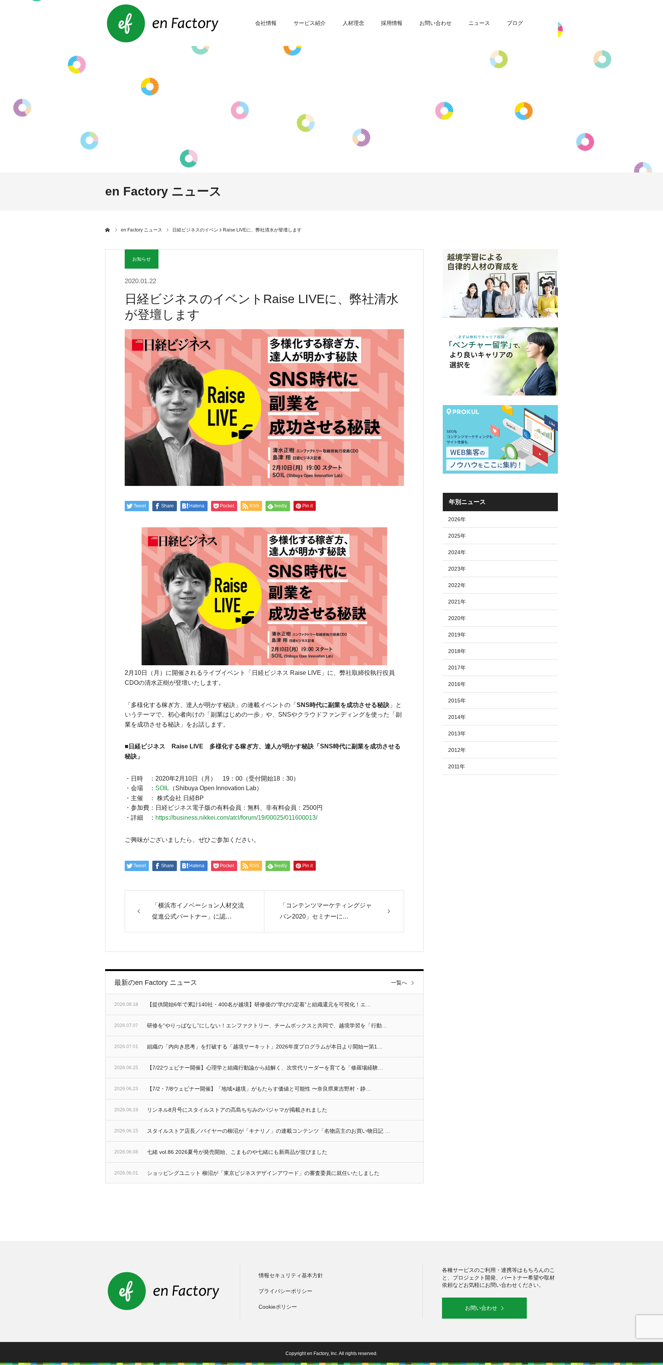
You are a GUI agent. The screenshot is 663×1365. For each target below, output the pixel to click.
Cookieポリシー (278, 1307)
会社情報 (266, 23)
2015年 (457, 700)
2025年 (457, 536)
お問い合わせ (435, 23)
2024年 (457, 552)
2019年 (457, 635)
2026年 (457, 519)
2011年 (456, 766)
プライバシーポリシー (285, 1291)
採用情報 (391, 23)
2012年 (457, 750)
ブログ (515, 23)
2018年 (457, 651)
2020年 (457, 618)
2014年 (457, 717)
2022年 (457, 585)
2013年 (457, 733)
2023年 (457, 569)
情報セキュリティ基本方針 (291, 1275)
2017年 (457, 667)
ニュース (479, 23)
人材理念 (353, 23)
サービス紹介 (310, 23)
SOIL (162, 788)
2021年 (457, 602)
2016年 (457, 684)
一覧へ (399, 982)
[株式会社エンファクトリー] (162, 23)
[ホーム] (107, 229)
